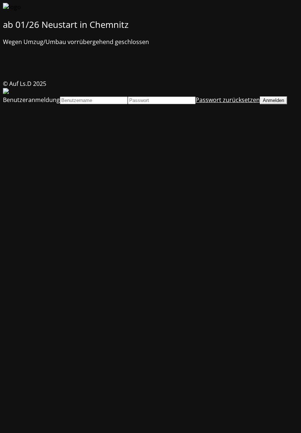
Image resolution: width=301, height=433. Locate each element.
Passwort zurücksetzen (228, 100)
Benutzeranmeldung (31, 100)
